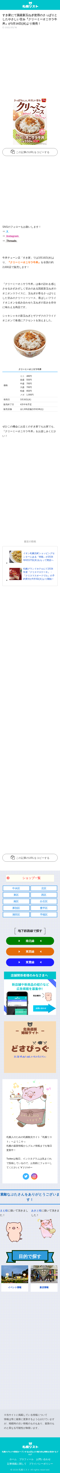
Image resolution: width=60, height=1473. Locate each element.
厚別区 (16, 908)
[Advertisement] (30, 64)
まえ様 (4, 1210)
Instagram (12, 236)
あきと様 (36, 1210)
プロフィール (26, 1459)
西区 (43, 894)
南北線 (30, 940)
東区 (16, 894)
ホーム (13, 1459)
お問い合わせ (43, 1459)
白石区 (44, 901)
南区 (16, 901)
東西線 (30, 951)
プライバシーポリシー (41, 1463)
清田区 (16, 914)
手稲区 (44, 914)
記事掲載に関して (16, 1463)
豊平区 (44, 908)
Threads (11, 240)
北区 (43, 888)
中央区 (16, 888)
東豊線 (30, 962)
